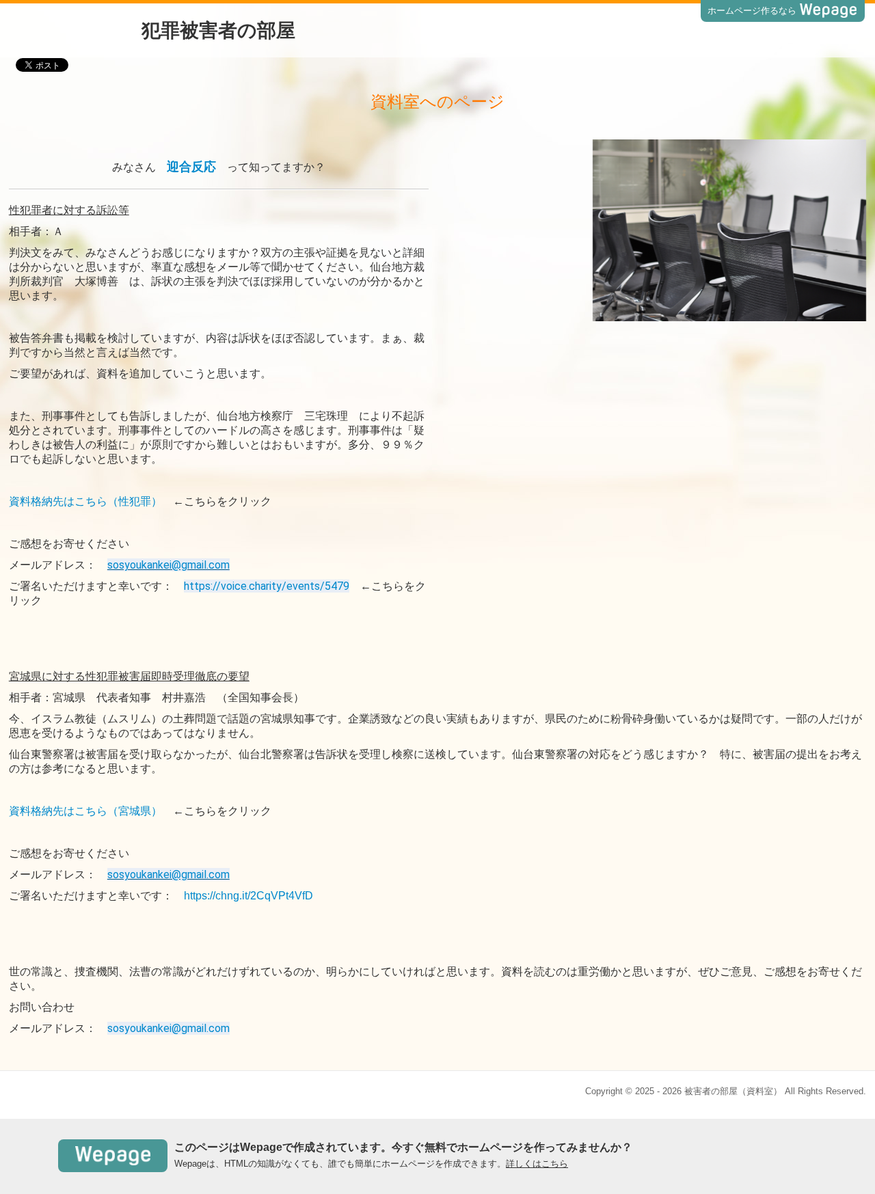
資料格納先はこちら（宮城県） (85, 811)
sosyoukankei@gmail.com (168, 564)
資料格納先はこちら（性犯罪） (85, 501)
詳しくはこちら (537, 1163)
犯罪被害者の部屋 (218, 30)
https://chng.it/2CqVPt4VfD (248, 895)
